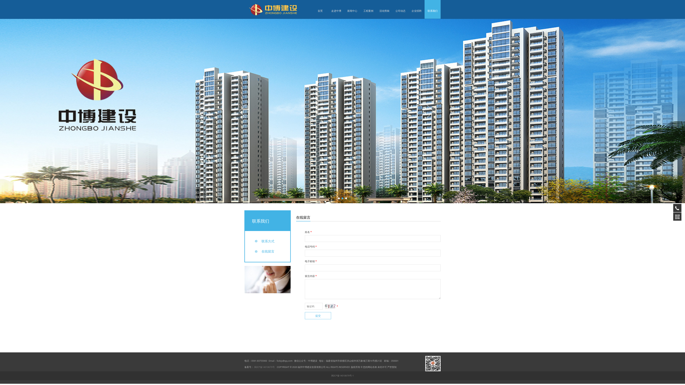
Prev (243, 111)
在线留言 (268, 251)
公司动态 (400, 10)
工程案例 (368, 10)
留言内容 (311, 276)
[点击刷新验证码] (330, 306)
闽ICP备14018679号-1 (342, 375)
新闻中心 (352, 10)
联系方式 (268, 241)
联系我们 (433, 10)
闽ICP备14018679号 (264, 367)
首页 (320, 10)
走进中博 (336, 10)
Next (429, 111)
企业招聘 (417, 10)
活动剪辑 (384, 10)
